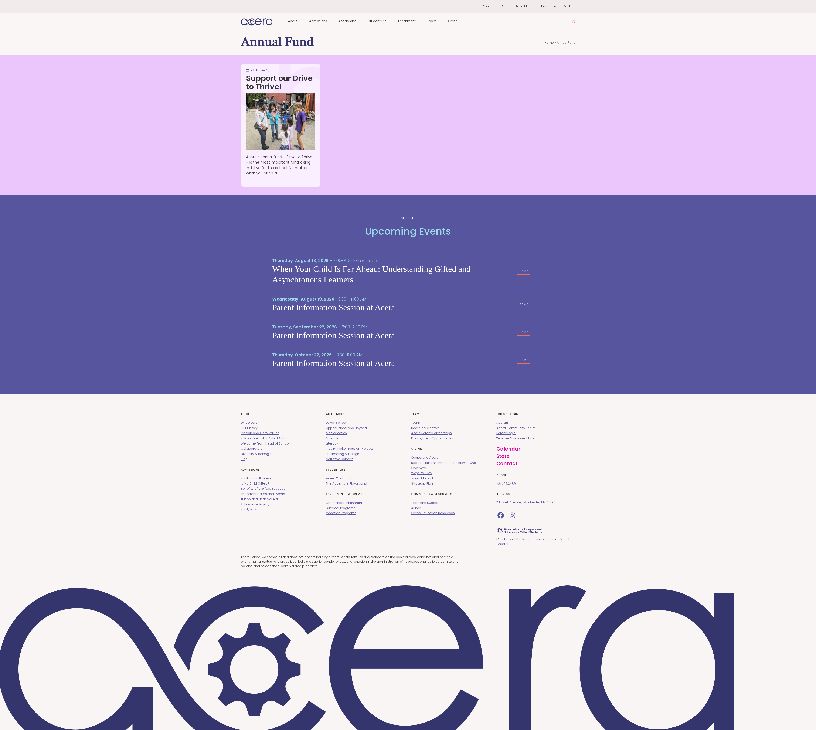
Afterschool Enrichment (344, 502)
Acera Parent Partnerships (431, 433)
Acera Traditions (338, 478)
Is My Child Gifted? (255, 483)
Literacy (332, 443)
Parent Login (525, 6)
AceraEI (502, 422)
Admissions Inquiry (255, 504)
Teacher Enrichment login (516, 438)
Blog (244, 459)
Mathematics (336, 433)
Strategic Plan (422, 483)
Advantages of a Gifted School (265, 438)
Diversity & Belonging (257, 454)
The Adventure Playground (346, 483)
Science (332, 438)
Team (415, 422)
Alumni (416, 508)
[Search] (573, 21)
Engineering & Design (342, 454)
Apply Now (249, 509)
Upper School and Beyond (346, 428)
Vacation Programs (341, 513)
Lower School (336, 422)
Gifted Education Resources (433, 513)
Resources (549, 6)
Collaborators (251, 448)
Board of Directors (425, 428)
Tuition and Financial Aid (259, 499)
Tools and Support (425, 502)
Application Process (256, 478)
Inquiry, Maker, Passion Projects (350, 448)
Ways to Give (421, 473)
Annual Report (422, 478)
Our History (249, 428)
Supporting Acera (425, 457)
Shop (506, 6)
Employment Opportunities (432, 438)
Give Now (418, 468)
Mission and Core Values (260, 433)
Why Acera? (250, 422)
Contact (569, 6)
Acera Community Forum (516, 428)
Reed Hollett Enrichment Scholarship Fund (443, 463)
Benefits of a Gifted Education (264, 488)
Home (549, 42)
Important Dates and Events (263, 494)
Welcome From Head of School (265, 443)
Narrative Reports (339, 459)
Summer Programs (340, 508)
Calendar (489, 6)
